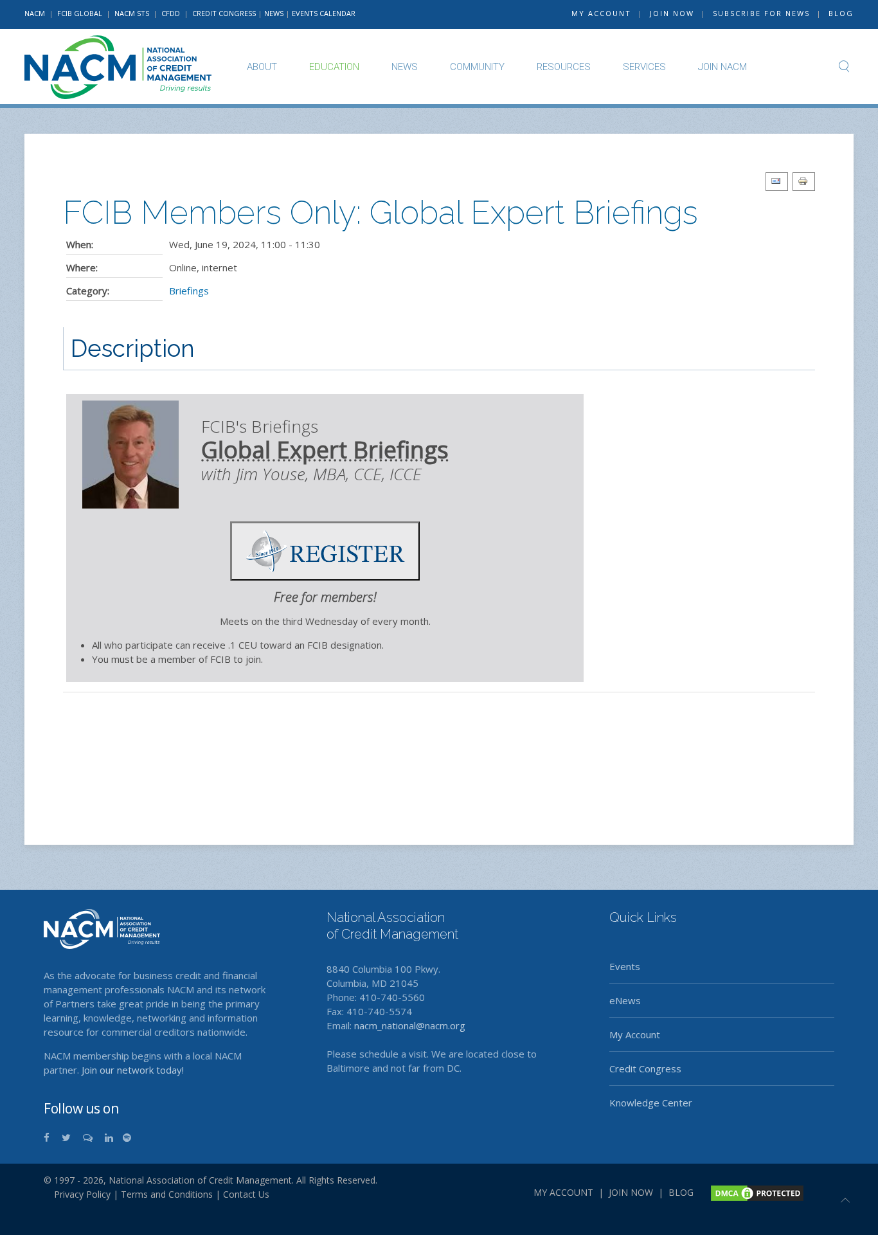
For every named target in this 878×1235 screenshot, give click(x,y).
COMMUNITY (477, 67)
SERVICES (644, 67)
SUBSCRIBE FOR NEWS (761, 13)
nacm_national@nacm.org (409, 1025)
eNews (625, 1000)
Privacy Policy (77, 1194)
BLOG (841, 13)
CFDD (170, 13)
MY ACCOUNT (601, 13)
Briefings (189, 290)
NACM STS (132, 13)
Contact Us (246, 1194)
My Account (634, 1034)
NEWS (273, 13)
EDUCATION (334, 67)
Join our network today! (133, 1069)
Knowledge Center (650, 1102)
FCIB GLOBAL (79, 13)
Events (624, 966)
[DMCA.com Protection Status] (755, 1191)
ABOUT (262, 67)
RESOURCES (564, 67)
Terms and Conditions (167, 1194)
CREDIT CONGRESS (224, 13)
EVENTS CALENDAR (323, 13)
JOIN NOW (672, 13)
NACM (34, 13)
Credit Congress (645, 1068)
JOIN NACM (722, 67)
